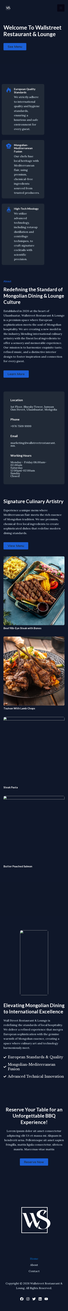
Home (34, 1258)
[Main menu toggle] (61, 8)
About (34, 1265)
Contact (34, 1271)
